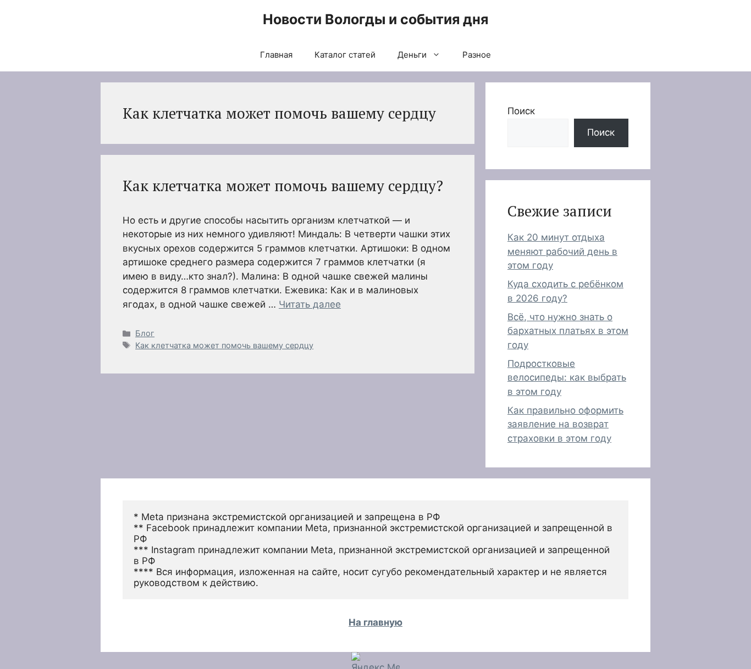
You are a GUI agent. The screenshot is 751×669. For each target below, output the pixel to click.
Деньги (412, 54)
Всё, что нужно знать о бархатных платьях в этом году (567, 330)
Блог (144, 333)
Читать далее (310, 304)
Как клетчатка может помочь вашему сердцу (224, 345)
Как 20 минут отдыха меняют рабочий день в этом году (562, 251)
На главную (375, 622)
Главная (276, 54)
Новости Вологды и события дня (375, 19)
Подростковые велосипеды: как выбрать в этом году (566, 377)
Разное (476, 54)
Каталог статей (344, 54)
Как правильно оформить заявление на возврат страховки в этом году (565, 424)
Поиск (521, 110)
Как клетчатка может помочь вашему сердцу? (283, 186)
